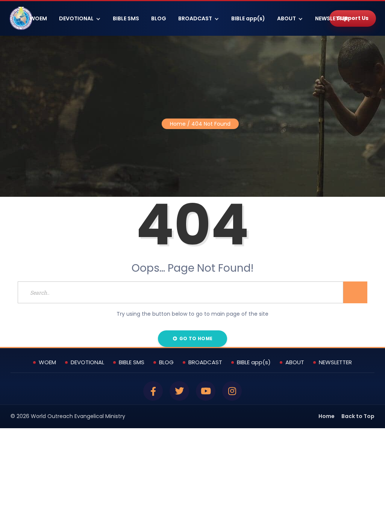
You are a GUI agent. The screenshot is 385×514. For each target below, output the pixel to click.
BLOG (158, 18)
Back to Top (357, 416)
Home (178, 124)
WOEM (38, 18)
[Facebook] (153, 391)
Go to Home (195, 338)
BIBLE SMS (126, 18)
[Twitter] (179, 391)
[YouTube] (205, 391)
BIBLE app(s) (248, 18)
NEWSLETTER (331, 18)
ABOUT (286, 18)
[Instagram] (232, 391)
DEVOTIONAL (76, 18)
